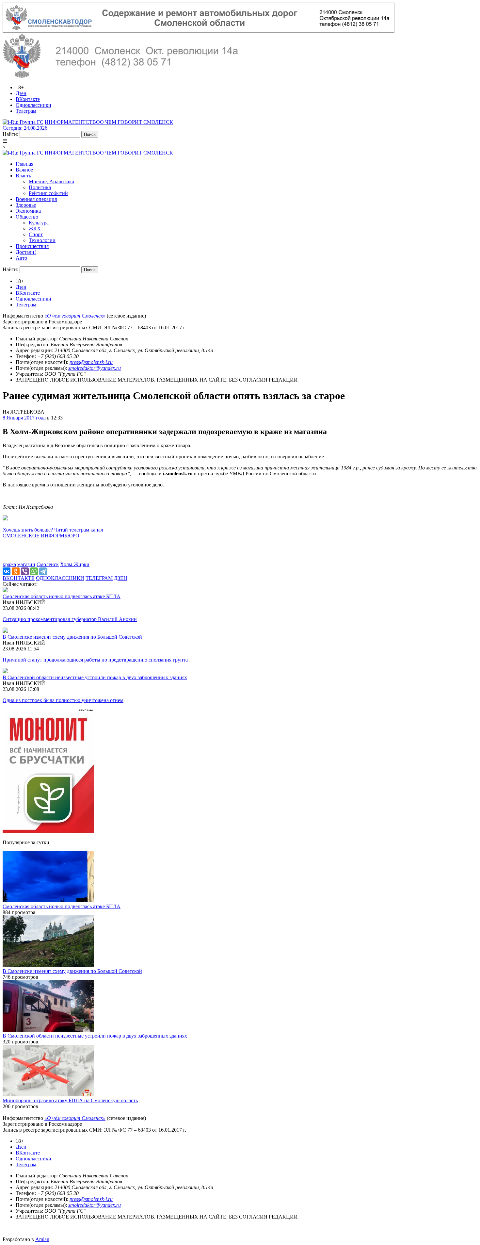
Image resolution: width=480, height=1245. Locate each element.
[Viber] (25, 571)
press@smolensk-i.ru (91, 362)
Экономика (28, 211)
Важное (24, 169)
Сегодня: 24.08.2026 (25, 128)
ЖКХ (35, 228)
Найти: (10, 134)
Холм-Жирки (74, 564)
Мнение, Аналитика (51, 181)
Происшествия (32, 246)
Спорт (36, 234)
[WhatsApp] (34, 571)
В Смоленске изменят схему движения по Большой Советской (72, 637)
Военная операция (36, 199)
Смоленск (48, 564)
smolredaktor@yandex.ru (94, 368)
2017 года (35, 417)
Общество (27, 217)
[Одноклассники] (16, 571)
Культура (39, 222)
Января (15, 417)
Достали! (26, 252)
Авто (21, 258)
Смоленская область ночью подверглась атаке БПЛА (61, 596)
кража (9, 564)
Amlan (42, 1239)
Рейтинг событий (48, 193)
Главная (24, 164)
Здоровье (26, 205)
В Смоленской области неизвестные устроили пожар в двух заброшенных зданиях (95, 677)
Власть (23, 175)
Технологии (42, 240)
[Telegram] (43, 571)
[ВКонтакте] (6, 571)
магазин (26, 564)
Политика (40, 187)
